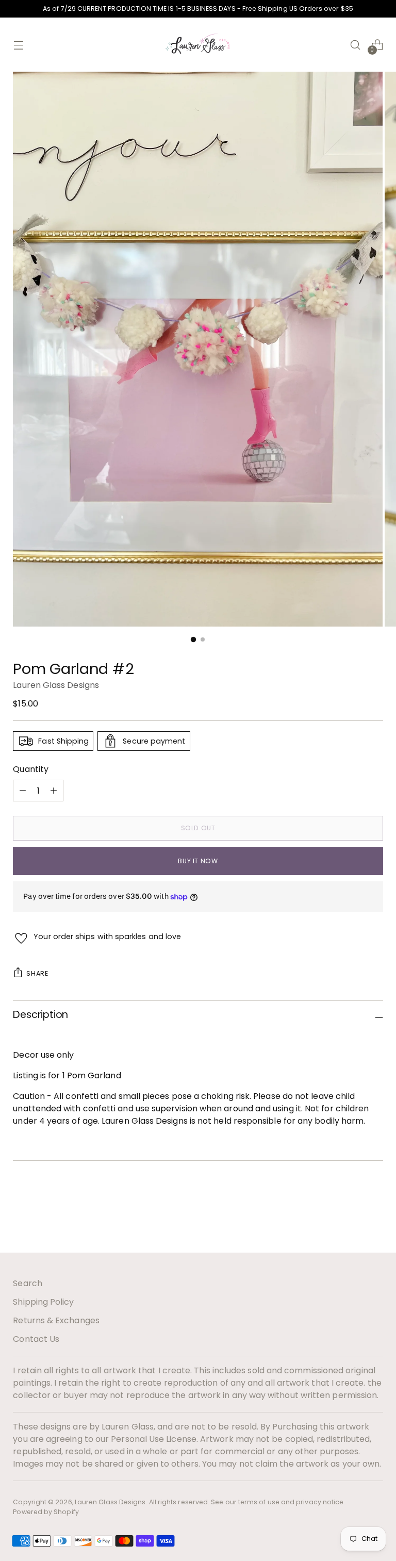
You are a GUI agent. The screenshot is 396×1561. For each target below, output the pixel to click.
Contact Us (36, 1339)
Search (27, 1283)
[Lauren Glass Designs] (198, 45)
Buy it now (198, 861)
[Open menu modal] (18, 44)
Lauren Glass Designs (56, 685)
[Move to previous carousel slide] (350, 1217)
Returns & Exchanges (56, 1320)
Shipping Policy (43, 1302)
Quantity (30, 769)
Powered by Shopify (45, 1511)
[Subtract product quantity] (53, 790)
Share (37, 973)
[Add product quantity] (22, 790)
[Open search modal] (355, 44)
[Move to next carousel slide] (374, 1217)
